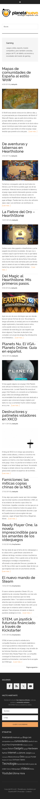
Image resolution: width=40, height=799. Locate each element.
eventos (30, 745)
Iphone (22, 753)
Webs (32, 769)
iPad (17, 753)
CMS (29, 738)
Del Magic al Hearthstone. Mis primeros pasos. (16, 280)
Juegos (28, 753)
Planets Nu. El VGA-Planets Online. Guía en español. (19, 347)
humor (4, 753)
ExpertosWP (12, 791)
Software (16, 760)
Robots (10, 760)
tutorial (25, 764)
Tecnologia (9, 763)
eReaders (25, 745)
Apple (21, 737)
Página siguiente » (32, 667)
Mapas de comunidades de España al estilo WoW (16, 74)
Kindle (33, 753)
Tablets (22, 760)
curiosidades (21, 741)
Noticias (16, 757)
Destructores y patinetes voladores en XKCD (19, 415)
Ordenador (27, 757)
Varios (9, 769)
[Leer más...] (33, 131)
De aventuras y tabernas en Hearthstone (14, 147)
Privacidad (21, 791)
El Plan (7, 745)
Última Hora (18, 773)
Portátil (33, 757)
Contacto (29, 791)
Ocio (22, 756)
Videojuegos (16, 769)
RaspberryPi (5, 760)
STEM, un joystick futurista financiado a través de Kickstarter (18, 624)
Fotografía (5, 749)
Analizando (7, 737)
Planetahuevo (22, 789)
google (26, 749)
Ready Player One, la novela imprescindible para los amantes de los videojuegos (19, 532)
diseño (30, 741)
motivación (5, 757)
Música (11, 757)
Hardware (33, 748)
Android (16, 737)
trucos (19, 764)
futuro (11, 748)
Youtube (7, 773)
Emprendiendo (16, 745)
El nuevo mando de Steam (18, 579)
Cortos (12, 741)
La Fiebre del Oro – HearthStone (18, 214)
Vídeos (25, 768)
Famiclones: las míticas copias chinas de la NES (16, 483)
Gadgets (18, 748)
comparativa (6, 741)
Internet (12, 752)
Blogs (25, 737)
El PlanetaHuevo (20, 12)
